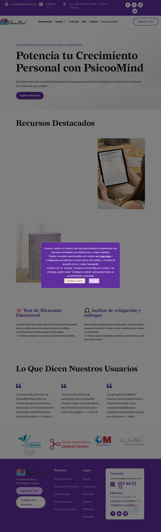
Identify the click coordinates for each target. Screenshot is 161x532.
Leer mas (105, 256)
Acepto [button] (94, 281)
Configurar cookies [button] (74, 281)
